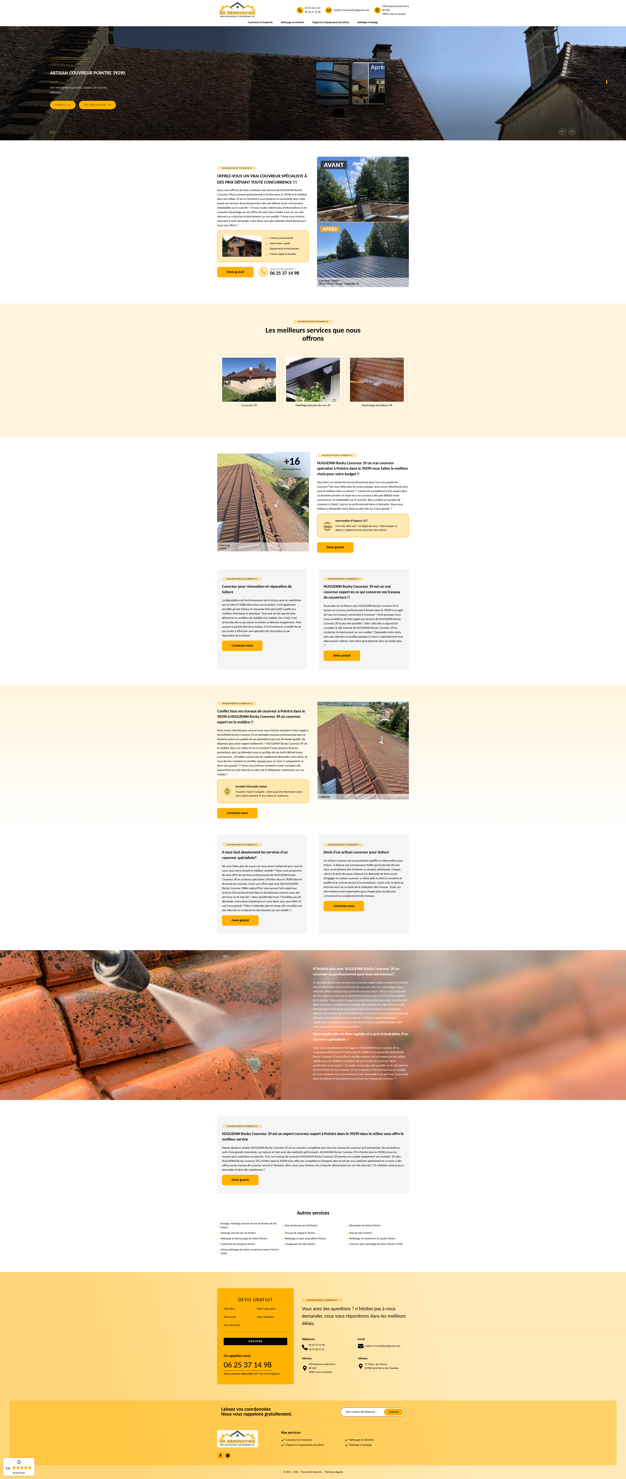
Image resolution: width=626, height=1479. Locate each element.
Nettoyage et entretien (292, 22)
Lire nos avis (19, 1473)
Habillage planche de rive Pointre (238, 1233)
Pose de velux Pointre (360, 1233)
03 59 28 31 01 (312, 8)
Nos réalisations (97, 105)
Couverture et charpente (260, 22)
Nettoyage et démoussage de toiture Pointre (243, 1238)
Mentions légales (334, 1472)
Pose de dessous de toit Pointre (301, 1225)
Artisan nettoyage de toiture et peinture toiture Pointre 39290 (249, 1251)
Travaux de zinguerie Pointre (300, 1233)
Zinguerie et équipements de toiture (330, 22)
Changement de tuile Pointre (300, 1244)
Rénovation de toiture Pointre (365, 1225)
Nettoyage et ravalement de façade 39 (377, 405)
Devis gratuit (235, 272)
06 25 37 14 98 (312, 12)
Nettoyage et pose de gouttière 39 (313, 405)
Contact (62, 105)
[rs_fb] (220, 1455)
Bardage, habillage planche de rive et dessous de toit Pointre (248, 1225)
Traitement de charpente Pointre (237, 1244)
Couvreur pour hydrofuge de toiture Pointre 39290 (376, 1244)
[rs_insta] (227, 1455)
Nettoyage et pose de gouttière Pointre (305, 1238)
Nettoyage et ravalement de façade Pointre (372, 1238)
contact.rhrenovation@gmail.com (351, 10)
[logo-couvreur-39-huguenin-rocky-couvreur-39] (237, 10)
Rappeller (394, 1412)
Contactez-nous (242, 645)
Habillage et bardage (367, 22)
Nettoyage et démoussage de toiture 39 (249, 405)
